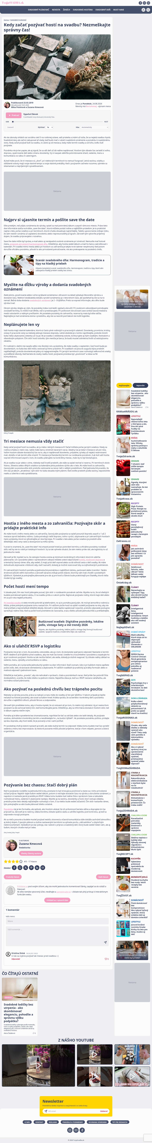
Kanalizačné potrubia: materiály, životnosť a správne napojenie (137, 824)
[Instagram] (148, 3)
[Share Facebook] (14, 867)
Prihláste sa (22, 886)
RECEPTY (135, 503)
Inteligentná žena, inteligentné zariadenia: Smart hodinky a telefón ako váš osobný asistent (139, 615)
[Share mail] (42, 867)
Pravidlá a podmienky (73, 1122)
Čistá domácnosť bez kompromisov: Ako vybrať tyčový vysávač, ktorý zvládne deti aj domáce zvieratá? (139, 910)
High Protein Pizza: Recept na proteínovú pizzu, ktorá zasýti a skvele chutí (139, 511)
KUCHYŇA (135, 858)
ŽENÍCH (66, 9)
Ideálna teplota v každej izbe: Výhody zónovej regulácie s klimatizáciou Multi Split (139, 843)
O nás (27, 1122)
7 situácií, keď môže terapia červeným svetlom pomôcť (138, 467)
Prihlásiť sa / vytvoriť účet (57, 900)
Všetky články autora (31, 853)
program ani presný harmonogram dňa (28, 244)
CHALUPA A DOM (139, 815)
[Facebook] (140, 3)
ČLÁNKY (135, 587)
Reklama (53, 1122)
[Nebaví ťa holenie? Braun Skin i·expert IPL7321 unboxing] (94, 1077)
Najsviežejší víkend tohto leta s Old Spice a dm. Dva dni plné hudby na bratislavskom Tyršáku (139, 426)
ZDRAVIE (135, 461)
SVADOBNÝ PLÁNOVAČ (38, 9)
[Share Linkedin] (37, 867)
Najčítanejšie (124, 385)
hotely (82, 559)
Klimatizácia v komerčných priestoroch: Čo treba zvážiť (138, 801)
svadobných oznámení (40, 300)
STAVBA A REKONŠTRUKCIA (139, 774)
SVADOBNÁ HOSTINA (83, 9)
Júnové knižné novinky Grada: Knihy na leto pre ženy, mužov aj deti (139, 929)
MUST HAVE (118, 9)
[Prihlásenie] (143, 10)
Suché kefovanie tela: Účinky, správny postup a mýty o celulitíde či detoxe (139, 446)
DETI (133, 680)
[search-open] (148, 10)
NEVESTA (56, 9)
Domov (6, 20)
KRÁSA (134, 438)
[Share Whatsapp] (20, 867)
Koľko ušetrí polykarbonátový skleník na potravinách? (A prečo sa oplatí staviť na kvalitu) (139, 707)
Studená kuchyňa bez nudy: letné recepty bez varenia (139, 883)
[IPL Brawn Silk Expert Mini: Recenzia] (132, 1077)
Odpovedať (16, 959)
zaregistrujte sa (64, 891)
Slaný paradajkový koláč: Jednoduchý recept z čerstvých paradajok (139, 531)
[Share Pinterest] (31, 867)
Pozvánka (8, 809)
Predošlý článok (12, 877)
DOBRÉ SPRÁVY (138, 632)
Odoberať (104, 1111)
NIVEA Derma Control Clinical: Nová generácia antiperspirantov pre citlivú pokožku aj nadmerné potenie (139, 662)
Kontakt (39, 1122)
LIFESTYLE (135, 416)
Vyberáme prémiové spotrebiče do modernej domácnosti (137, 866)
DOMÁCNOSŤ (137, 722)
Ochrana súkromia (98, 1122)
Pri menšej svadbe (12, 602)
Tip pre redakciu (119, 1122)
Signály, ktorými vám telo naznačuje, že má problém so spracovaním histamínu (139, 488)
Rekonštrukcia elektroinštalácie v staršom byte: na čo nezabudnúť (139, 783)
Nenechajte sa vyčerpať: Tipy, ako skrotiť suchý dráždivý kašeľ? (139, 593)
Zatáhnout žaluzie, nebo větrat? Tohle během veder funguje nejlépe (138, 572)
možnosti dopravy (94, 559)
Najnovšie (140, 385)
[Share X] (25, 867)
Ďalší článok (103, 877)
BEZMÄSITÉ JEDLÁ (139, 877)
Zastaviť (10, 127)
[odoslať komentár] (105, 942)
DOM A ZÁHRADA (139, 698)
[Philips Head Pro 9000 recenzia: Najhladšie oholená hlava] (132, 1054)
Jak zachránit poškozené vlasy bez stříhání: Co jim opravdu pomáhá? (139, 553)
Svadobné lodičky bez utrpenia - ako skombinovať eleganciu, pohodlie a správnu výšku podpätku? (139, 398)
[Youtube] (144, 3)
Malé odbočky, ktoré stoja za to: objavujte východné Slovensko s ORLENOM (139, 641)
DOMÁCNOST (137, 564)
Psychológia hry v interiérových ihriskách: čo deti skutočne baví (139, 686)
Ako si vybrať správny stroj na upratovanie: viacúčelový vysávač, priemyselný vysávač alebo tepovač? (139, 755)
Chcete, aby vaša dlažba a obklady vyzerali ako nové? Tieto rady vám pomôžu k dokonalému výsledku (139, 732)
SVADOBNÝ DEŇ (102, 9)
